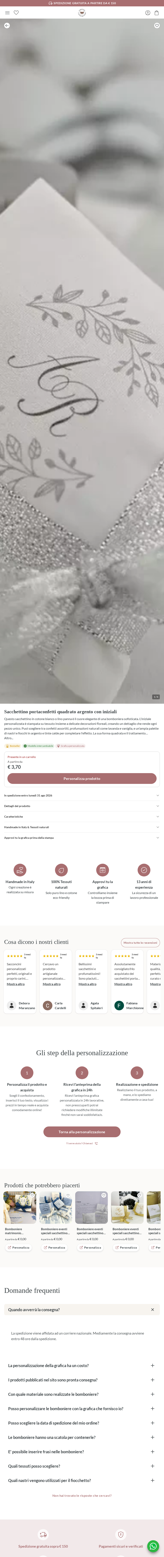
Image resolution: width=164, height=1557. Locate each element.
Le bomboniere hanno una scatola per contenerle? (51, 1437)
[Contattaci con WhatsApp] (153, 1546)
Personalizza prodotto (82, 778)
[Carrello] (156, 13)
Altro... (8, 738)
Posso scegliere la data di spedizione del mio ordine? (53, 1423)
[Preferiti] (16, 13)
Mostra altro (16, 984)
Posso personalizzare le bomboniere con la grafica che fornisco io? (65, 1408)
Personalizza (20, 1247)
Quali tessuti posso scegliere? (34, 1466)
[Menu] (7, 13)
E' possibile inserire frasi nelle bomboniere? (46, 1451)
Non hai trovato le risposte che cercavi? (82, 1495)
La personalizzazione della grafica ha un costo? (48, 1365)
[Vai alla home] (82, 13)
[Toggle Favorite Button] (157, 26)
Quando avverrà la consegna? (34, 1309)
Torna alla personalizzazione (82, 1132)
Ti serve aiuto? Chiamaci (79, 1143)
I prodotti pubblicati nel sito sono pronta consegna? (52, 1379)
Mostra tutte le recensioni (140, 942)
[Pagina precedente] (7, 25)
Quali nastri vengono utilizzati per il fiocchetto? (49, 1480)
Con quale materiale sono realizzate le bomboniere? (53, 1394)
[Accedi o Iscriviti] (148, 13)
